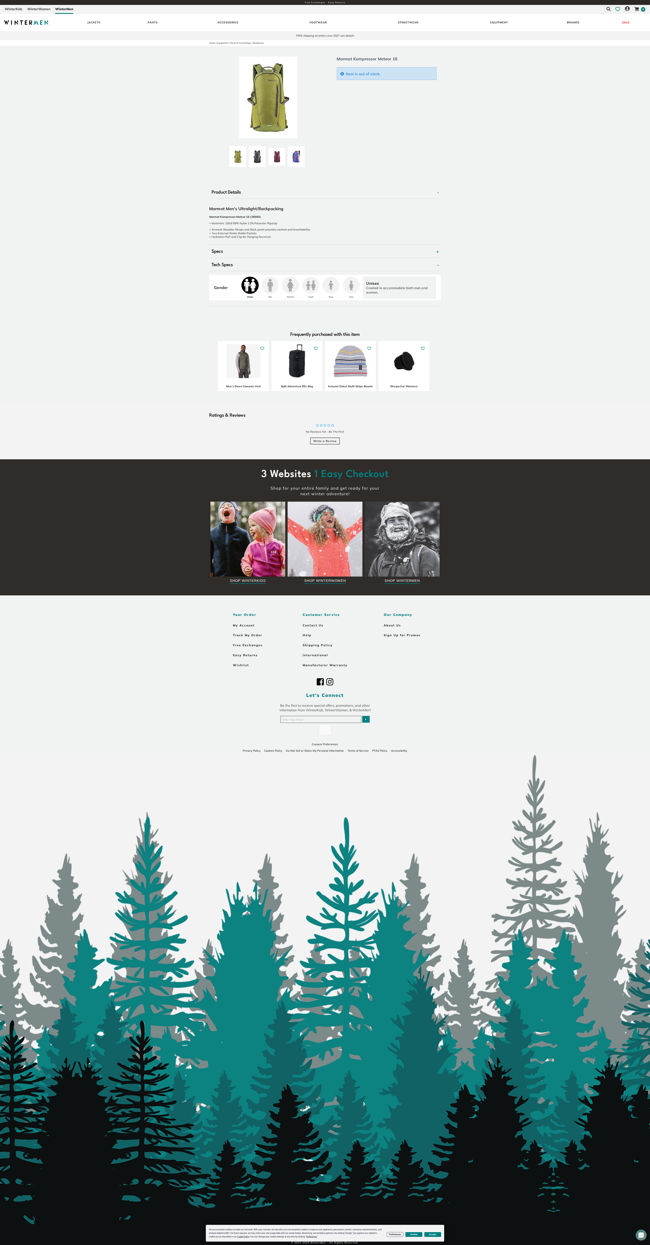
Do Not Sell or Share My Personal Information (315, 750)
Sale (626, 22)
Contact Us (313, 625)
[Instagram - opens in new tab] (329, 682)
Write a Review (325, 441)
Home (212, 43)
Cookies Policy (273, 750)
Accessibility (399, 750)
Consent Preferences (325, 744)
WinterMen (64, 9)
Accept (432, 1234)
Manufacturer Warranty (325, 665)
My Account (244, 625)
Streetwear (408, 22)
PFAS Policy (379, 750)
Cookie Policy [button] (243, 1237)
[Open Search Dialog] (608, 9)
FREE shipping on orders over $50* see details (325, 35)
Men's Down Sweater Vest (243, 386)
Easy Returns (245, 655)
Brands (573, 22)
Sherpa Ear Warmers (404, 386)
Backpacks (258, 43)
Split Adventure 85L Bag (297, 386)
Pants (153, 22)
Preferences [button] (311, 1237)
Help (307, 635)
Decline (413, 1234)
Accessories (227, 22)
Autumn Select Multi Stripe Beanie (350, 386)
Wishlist (241, 665)
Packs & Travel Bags (240, 43)
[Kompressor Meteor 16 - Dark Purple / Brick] (276, 155)
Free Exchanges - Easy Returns (325, 2)
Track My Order (247, 635)
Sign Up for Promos (402, 635)
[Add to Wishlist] (262, 346)
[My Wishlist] (617, 9)
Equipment (499, 22)
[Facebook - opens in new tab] (320, 682)
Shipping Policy (318, 645)
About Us (392, 625)
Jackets (93, 22)
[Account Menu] (627, 9)
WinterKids (14, 9)
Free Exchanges (248, 645)
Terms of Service (358, 750)
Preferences (395, 1234)
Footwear (318, 22)
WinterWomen (38, 9)
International (315, 655)
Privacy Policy (252, 750)
